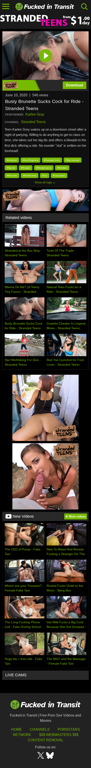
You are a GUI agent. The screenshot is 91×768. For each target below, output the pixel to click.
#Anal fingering (30, 160)
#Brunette (12, 175)
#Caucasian (59, 175)
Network (22, 735)
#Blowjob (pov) (43, 168)
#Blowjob (25, 168)
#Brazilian (62, 168)
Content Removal (45, 740)
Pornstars (69, 729)
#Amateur (12, 160)
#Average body (52, 160)
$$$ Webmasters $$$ (58, 735)
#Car (44, 175)
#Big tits (11, 168)
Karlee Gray (34, 114)
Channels (40, 729)
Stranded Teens (33, 122)
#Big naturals (72, 160)
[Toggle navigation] (6, 6)
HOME (16, 729)
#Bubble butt (29, 175)
